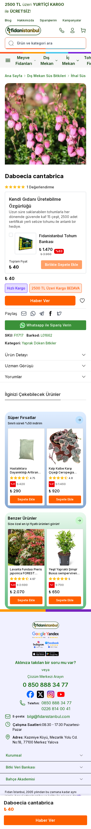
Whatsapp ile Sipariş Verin (48, 325)
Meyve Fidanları (24, 60)
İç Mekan (68, 60)
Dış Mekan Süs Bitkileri (46, 76)
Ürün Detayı (16, 354)
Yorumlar (13, 376)
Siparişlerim (48, 20)
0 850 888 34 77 (45, 684)
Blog (8, 20)
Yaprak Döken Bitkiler (39, 343)
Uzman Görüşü (19, 365)
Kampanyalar (72, 20)
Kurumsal (14, 755)
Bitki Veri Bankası (20, 767)
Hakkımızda (25, 20)
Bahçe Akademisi (20, 779)
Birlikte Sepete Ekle (61, 264)
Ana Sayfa (13, 76)
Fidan (9, 792)
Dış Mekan (47, 60)
